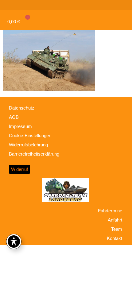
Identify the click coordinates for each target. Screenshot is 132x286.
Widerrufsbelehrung (28, 144)
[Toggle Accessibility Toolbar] (13, 241)
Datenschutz (21, 107)
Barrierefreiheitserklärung (34, 154)
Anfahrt (115, 219)
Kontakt (114, 238)
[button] (66, 5)
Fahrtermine (110, 210)
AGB (14, 117)
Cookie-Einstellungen (30, 135)
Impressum (20, 126)
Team (116, 229)
